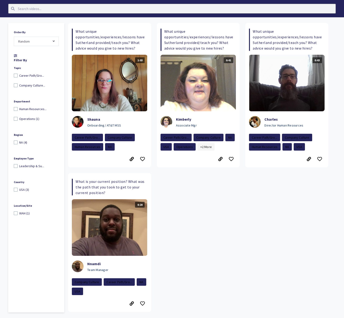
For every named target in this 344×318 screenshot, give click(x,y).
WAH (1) (24, 213)
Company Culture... (32, 85)
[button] (109, 95)
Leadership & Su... (31, 166)
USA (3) (24, 190)
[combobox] (36, 41)
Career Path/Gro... (31, 75)
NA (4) (23, 142)
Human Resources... (33, 109)
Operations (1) (29, 119)
